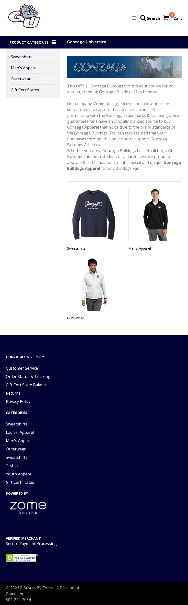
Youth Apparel (19, 474)
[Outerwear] (94, 284)
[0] (166, 18)
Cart (177, 18)
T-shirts (13, 465)
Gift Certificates (25, 90)
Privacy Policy (18, 401)
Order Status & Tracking (28, 376)
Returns (13, 393)
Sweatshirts (21, 57)
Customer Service (22, 368)
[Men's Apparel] (155, 214)
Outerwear (21, 79)
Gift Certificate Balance (26, 384)
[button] (33, 42)
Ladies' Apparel (20, 432)
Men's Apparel (24, 68)
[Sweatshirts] (94, 214)
